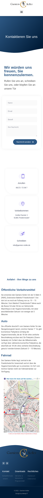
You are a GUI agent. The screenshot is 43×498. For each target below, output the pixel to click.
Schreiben (21, 241)
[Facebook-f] (3, 463)
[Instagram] (7, 463)
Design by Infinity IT (21, 493)
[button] (21, 12)
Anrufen (21, 183)
